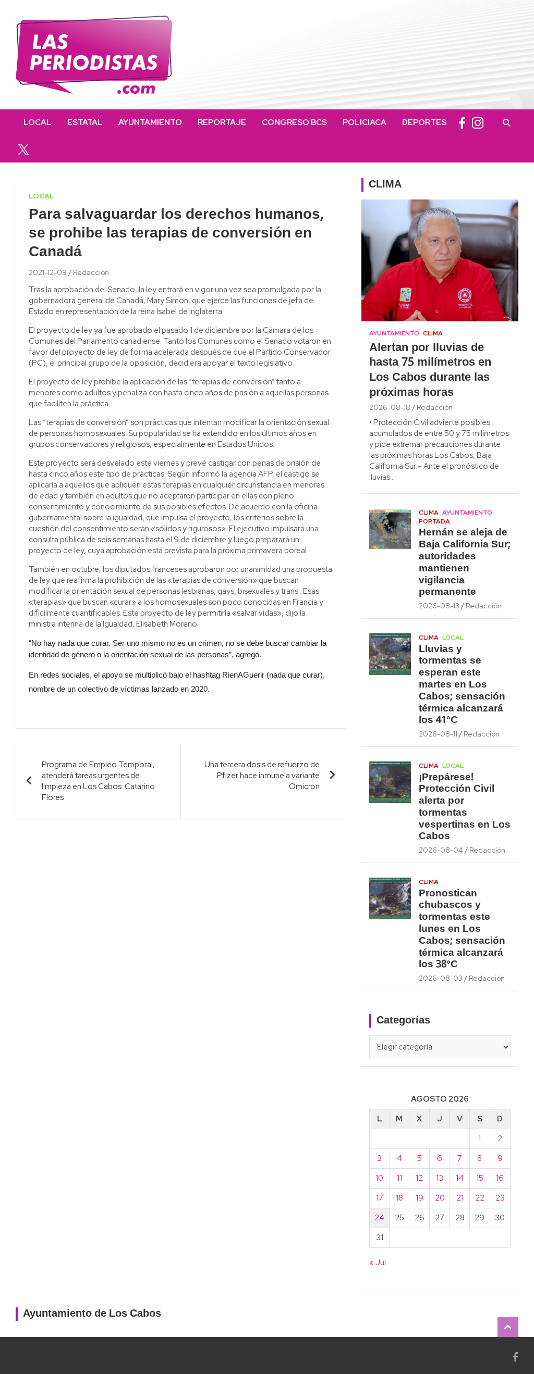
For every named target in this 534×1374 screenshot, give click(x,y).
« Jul (377, 1262)
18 (399, 1198)
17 (379, 1198)
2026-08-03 (441, 978)
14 (460, 1178)
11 (399, 1178)
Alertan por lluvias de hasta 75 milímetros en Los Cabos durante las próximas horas (430, 370)
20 (440, 1198)
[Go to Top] (507, 1327)
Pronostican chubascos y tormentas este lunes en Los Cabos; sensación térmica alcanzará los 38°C (462, 929)
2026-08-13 (439, 605)
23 (500, 1198)
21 (460, 1198)
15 (479, 1178)
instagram (478, 122)
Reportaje (222, 122)
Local (37, 122)
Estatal (85, 122)
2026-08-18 (389, 407)
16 (500, 1178)
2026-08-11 (438, 734)
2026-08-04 (441, 850)
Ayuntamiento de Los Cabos (92, 1314)
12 (419, 1178)
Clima (433, 333)
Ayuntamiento (150, 122)
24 (379, 1218)
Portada (434, 521)
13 (439, 1178)
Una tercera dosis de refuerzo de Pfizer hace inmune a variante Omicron (262, 775)
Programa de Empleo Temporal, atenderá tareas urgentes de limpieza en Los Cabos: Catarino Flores (98, 781)
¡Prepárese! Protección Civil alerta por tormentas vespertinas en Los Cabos (465, 807)
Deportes (424, 122)
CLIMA (385, 185)
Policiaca (364, 122)
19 (419, 1198)
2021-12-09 (48, 272)
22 (479, 1198)
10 (379, 1178)
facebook (462, 122)
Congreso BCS (294, 122)
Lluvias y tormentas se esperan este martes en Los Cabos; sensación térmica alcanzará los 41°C (462, 685)
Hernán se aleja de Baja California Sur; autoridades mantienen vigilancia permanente (465, 562)
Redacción (91, 272)
